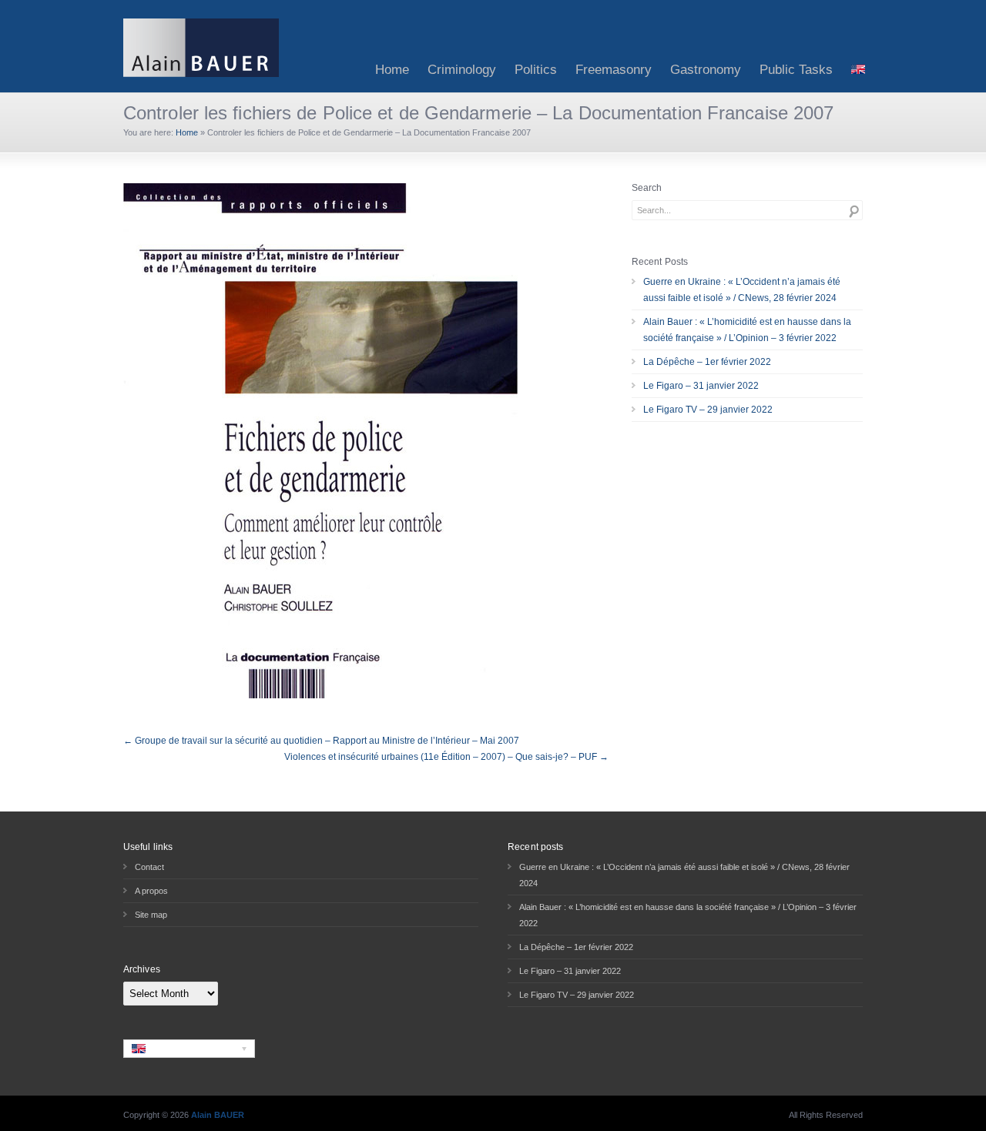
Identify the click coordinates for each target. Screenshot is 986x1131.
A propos (151, 890)
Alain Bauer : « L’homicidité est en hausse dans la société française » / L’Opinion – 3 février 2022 (747, 329)
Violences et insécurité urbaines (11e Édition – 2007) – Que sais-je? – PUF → (446, 756)
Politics (536, 69)
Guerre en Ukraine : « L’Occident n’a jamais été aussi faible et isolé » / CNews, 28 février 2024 (741, 289)
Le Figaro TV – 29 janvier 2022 (708, 409)
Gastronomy (705, 69)
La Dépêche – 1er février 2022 (707, 361)
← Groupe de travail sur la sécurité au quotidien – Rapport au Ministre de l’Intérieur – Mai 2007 (321, 740)
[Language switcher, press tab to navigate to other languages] (189, 1048)
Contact (149, 867)
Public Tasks (796, 69)
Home (392, 69)
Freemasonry (613, 69)
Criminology (462, 69)
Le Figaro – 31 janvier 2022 (701, 385)
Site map (151, 914)
